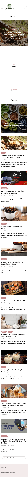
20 (13, 457)
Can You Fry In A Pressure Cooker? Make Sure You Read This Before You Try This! (13, 441)
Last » (21, 457)
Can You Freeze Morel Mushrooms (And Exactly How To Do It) (14, 34)
